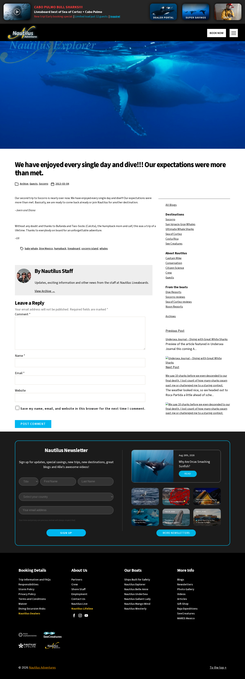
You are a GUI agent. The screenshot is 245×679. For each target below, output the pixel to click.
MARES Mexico (186, 618)
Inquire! (115, 16)
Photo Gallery (185, 589)
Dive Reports (173, 292)
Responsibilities (28, 584)
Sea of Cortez (174, 234)
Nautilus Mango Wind (137, 604)
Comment (22, 314)
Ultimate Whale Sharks (180, 229)
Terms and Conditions (32, 599)
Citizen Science (175, 268)
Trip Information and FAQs (34, 580)
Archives (171, 316)
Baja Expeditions (187, 609)
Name (20, 355)
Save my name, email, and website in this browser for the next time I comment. (82, 408)
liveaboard (74, 248)
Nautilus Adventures (42, 667)
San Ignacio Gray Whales (180, 224)
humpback (60, 248)
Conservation (174, 263)
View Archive (45, 291)
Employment (79, 594)
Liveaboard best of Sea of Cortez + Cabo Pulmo (68, 12)
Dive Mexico (46, 248)
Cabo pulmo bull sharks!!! (58, 7)
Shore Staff (78, 589)
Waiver (22, 604)
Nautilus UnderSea (136, 594)
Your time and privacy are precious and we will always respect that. (47, 520)
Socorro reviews (175, 297)
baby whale (31, 248)
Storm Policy (26, 589)
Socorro (43, 184)
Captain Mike (174, 258)
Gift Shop (183, 604)
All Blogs (171, 205)
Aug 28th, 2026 (186, 455)
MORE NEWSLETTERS (176, 533)
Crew (169, 273)
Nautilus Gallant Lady (137, 599)
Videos (181, 594)
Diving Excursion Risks (31, 609)
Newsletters (185, 584)
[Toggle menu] (234, 33)
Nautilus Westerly (135, 609)
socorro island (89, 248)
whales (104, 248)
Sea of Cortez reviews (179, 302)
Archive (24, 184)
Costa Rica (172, 239)
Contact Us (78, 599)
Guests (34, 184)
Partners (76, 580)
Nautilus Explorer (134, 584)
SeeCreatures (186, 613)
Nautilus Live (79, 604)
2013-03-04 (62, 184)
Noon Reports (174, 307)
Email (20, 373)
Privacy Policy (27, 594)
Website (20, 390)
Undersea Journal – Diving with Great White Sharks (197, 339)
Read (188, 474)
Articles (182, 599)
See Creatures (174, 244)
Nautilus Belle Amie (136, 589)
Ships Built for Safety (137, 580)
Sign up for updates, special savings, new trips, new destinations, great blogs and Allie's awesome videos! (66, 464)
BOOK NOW (216, 33)
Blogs (180, 580)
